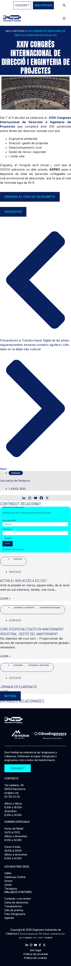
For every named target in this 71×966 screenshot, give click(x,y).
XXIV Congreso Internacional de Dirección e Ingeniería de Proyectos (35, 122)
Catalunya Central (14, 877)
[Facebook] (41, 498)
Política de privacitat (35, 954)
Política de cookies (35, 957)
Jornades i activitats (23, 607)
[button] (43, 5)
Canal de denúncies (16, 902)
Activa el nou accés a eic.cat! (23, 580)
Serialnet (55, 934)
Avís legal (35, 950)
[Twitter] (44, 944)
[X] (47, 498)
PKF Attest (43, 934)
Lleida (7, 884)
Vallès (7, 873)
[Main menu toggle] (64, 18)
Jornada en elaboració (18, 686)
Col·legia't (22, 5)
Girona (8, 880)
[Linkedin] (24, 498)
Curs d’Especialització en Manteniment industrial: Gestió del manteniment (32, 631)
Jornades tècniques (50, 607)
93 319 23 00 (12, 796)
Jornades (18, 665)
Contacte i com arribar (17, 898)
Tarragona (10, 888)
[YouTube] (35, 944)
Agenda (9, 917)
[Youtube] (35, 498)
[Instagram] (30, 498)
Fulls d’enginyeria (14, 913)
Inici (8, 31)
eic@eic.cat (11, 792)
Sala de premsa (13, 910)
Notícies (18, 31)
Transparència (13, 906)
